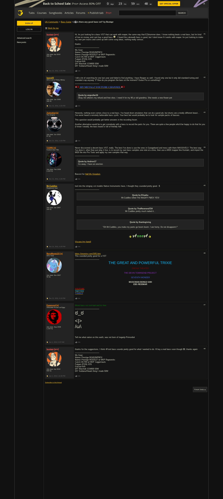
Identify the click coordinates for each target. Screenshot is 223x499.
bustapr (50, 34)
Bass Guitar (66, 22)
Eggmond (51, 305)
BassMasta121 (53, 254)
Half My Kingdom (92, 174)
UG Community (51, 22)
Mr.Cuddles (52, 186)
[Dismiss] (204, 3)
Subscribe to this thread (53, 382)
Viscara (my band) (83, 242)
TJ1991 (50, 148)
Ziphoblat (51, 113)
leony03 (50, 78)
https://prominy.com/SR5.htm (88, 254)
